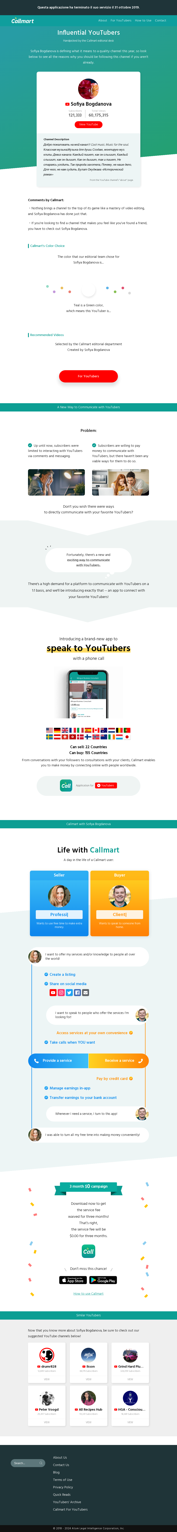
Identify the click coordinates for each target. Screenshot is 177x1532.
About (102, 20)
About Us (60, 1458)
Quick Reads (62, 1495)
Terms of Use (62, 1480)
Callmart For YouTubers (70, 1509)
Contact (160, 20)
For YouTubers (121, 20)
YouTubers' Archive (67, 1502)
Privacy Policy (63, 1487)
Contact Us (61, 1465)
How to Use (143, 20)
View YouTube (88, 124)
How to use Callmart (88, 1294)
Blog (56, 1472)
